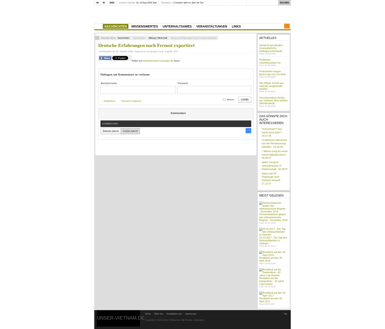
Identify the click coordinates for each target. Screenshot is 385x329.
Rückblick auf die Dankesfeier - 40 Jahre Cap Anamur (271, 281)
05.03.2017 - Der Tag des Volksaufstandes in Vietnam (273, 240)
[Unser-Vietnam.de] (132, 13)
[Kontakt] (287, 26)
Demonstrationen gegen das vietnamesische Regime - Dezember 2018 (273, 217)
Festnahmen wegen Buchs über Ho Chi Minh (272, 73)
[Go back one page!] (97, 38)
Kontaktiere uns (174, 314)
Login (244, 99)
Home (148, 314)
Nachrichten (124, 38)
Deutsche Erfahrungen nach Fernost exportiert (146, 45)
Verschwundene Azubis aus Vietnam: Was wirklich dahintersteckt (273, 100)
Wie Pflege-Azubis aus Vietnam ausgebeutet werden (271, 86)
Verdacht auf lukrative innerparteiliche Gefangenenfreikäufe (271, 48)
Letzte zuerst (130, 131)
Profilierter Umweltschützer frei (270, 61)
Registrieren (110, 101)
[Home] (98, 26)
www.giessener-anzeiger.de (158, 60)
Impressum (190, 314)
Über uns (158, 314)
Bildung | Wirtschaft (158, 38)
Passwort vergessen (131, 101)
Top (285, 314)
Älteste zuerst (111, 131)
